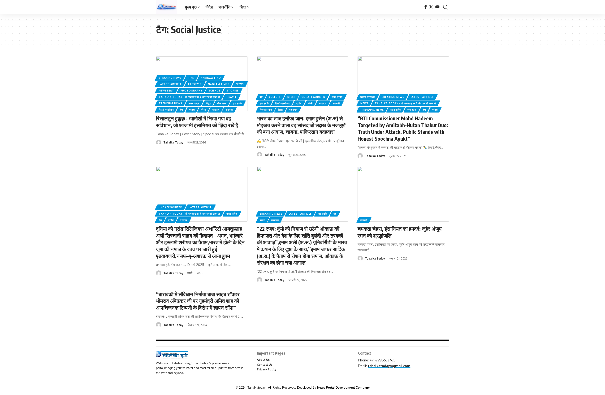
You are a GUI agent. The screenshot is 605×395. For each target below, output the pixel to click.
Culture (275, 96)
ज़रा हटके (237, 103)
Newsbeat (166, 90)
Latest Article (170, 84)
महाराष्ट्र (293, 109)
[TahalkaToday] (166, 7)
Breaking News (170, 77)
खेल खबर (221, 103)
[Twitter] (431, 7)
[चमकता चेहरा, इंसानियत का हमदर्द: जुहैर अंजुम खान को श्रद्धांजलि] (403, 194)
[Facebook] (425, 7)
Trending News (170, 103)
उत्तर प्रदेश (194, 103)
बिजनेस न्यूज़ (266, 109)
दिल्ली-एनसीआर (166, 109)
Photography (191, 90)
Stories (232, 90)
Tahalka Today (173, 142)
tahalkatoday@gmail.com (389, 366)
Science (214, 90)
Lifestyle (195, 84)
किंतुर (208, 103)
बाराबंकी (229, 109)
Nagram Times (218, 84)
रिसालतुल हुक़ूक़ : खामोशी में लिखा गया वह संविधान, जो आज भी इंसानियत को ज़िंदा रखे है (197, 121)
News (240, 84)
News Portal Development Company (343, 387)
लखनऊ (183, 220)
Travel (231, 96)
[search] (445, 7)
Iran (191, 77)
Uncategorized (313, 96)
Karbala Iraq (211, 77)
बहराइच (216, 109)
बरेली (203, 109)
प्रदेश (192, 109)
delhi (291, 96)
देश (181, 109)
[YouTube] (437, 7)
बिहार (280, 109)
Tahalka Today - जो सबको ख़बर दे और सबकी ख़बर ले (189, 96)
